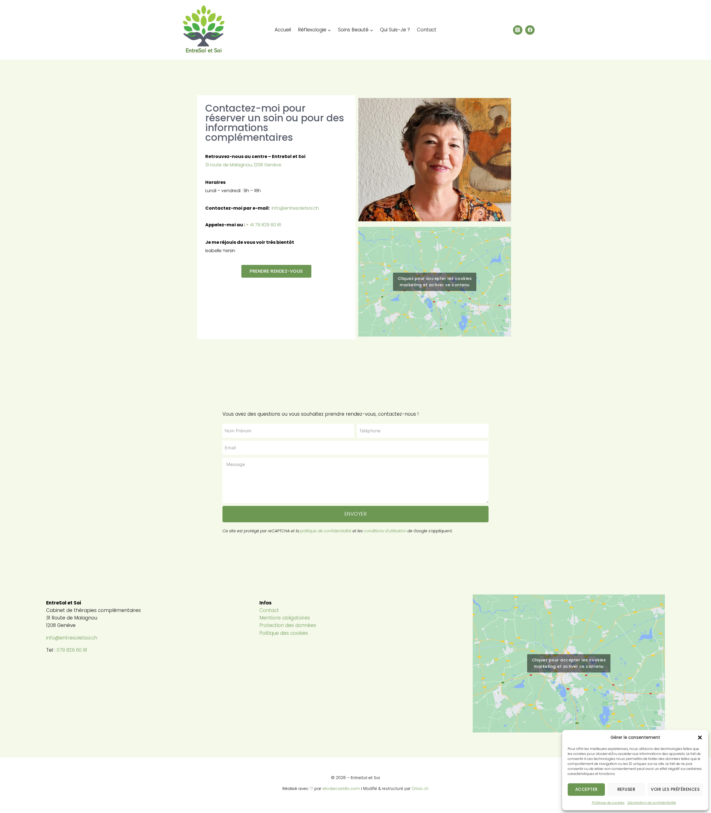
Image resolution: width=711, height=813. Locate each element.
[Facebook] (530, 30)
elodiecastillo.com (341, 788)
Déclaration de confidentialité (651, 802)
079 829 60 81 (72, 650)
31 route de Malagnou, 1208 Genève (243, 165)
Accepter (586, 789)
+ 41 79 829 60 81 (263, 225)
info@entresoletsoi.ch (295, 208)
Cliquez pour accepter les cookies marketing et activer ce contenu (435, 282)
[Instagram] (517, 30)
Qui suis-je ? (395, 29)
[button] (700, 737)
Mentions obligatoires (284, 617)
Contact (426, 29)
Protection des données (287, 625)
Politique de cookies (608, 802)
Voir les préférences (675, 789)
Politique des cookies (283, 633)
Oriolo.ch (420, 788)
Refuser (626, 789)
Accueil (283, 29)
